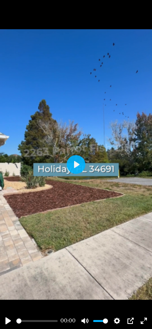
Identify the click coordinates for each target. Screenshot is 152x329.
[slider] (37, 321)
